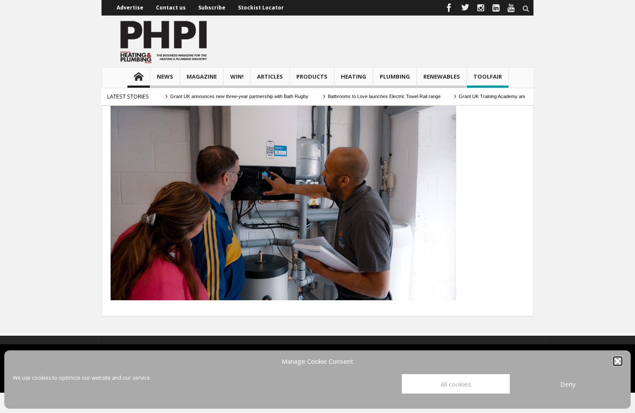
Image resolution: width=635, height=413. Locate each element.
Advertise (130, 7)
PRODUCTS (311, 76)
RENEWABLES (441, 76)
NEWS (165, 76)
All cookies (456, 384)
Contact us (171, 7)
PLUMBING (395, 76)
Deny (568, 384)
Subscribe (211, 7)
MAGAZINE (202, 76)
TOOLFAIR (487, 76)
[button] (617, 361)
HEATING (353, 76)
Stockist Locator (261, 7)
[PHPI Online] (164, 41)
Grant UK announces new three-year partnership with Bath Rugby (231, 96)
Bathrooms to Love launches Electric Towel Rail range (375, 96)
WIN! (237, 76)
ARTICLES (270, 76)
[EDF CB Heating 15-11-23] (283, 202)
